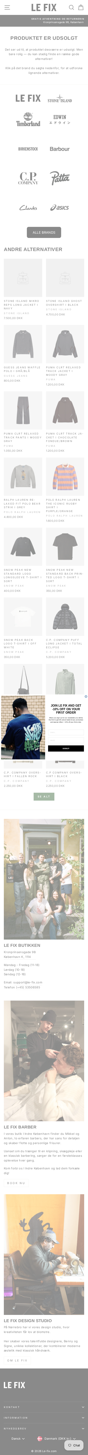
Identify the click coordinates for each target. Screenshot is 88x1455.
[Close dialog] (86, 696)
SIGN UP (66, 748)
